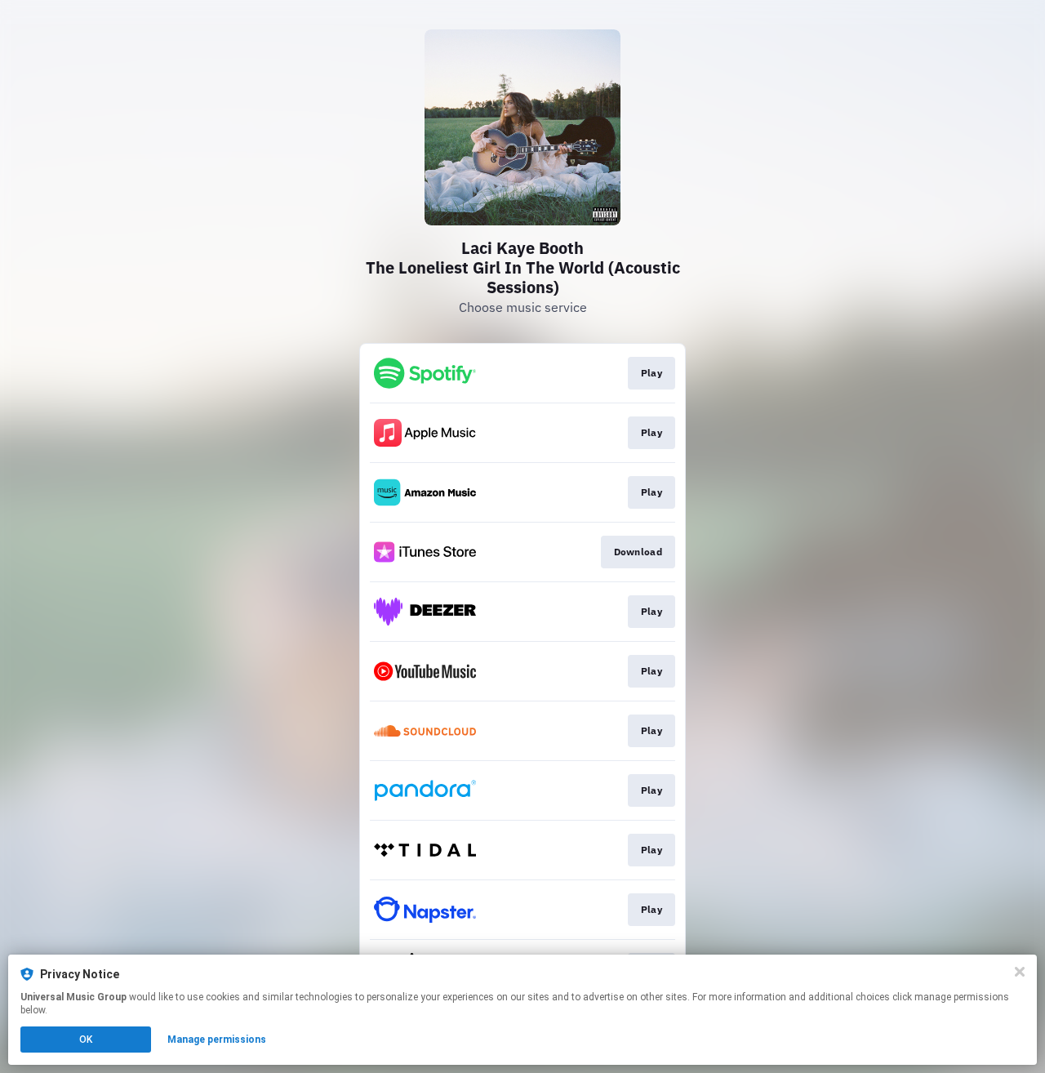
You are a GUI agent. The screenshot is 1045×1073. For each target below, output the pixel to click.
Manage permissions (216, 1039)
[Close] (1020, 972)
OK (85, 1039)
